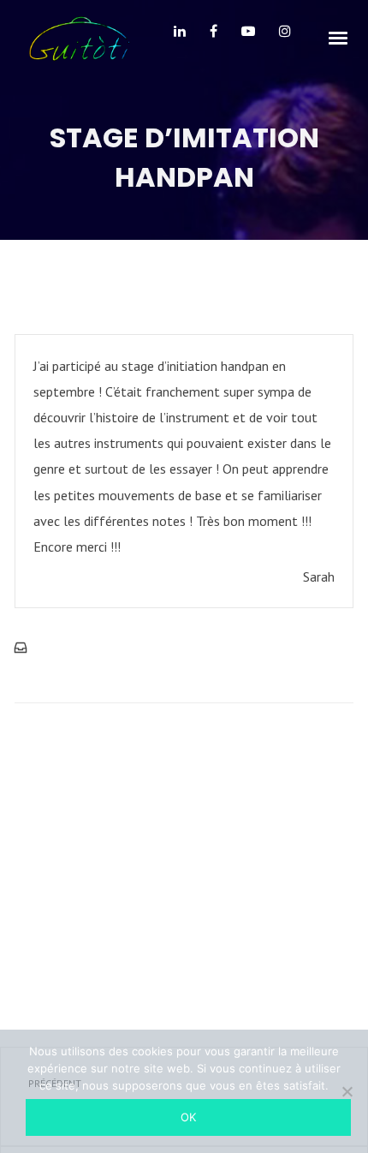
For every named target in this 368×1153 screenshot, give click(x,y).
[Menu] (339, 37)
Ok (188, 1117)
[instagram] (285, 37)
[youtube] (248, 37)
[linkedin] (180, 37)
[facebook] (213, 37)
